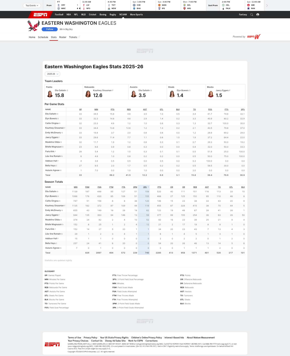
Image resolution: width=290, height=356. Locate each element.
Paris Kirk (49, 133)
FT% (226, 91)
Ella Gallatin (50, 95)
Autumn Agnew (52, 151)
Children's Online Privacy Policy (146, 319)
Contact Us (97, 322)
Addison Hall (51, 142)
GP (80, 91)
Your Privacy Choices (78, 322)
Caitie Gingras (52, 104)
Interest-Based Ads (174, 319)
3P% (243, 91)
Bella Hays (50, 147)
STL (161, 91)
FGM (87, 168)
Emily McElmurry (53, 114)
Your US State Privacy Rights (114, 319)
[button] (251, 14)
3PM (135, 168)
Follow (49, 29)
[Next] (266, 5)
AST (145, 91)
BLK (178, 91)
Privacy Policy (90, 319)
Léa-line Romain (53, 137)
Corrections (152, 322)
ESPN (40, 14)
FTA (123, 168)
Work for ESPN (135, 322)
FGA (99, 168)
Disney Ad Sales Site (115, 322)
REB (129, 91)
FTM (111, 168)
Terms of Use (74, 319)
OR (171, 168)
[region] (155, 124)
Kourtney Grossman (54, 109)
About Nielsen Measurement (201, 319)
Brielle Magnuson (53, 128)
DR (183, 168)
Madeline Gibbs (52, 123)
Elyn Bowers (51, 100)
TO (194, 91)
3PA (145, 168)
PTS (112, 91)
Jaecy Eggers (51, 118)
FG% (210, 91)
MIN (96, 91)
